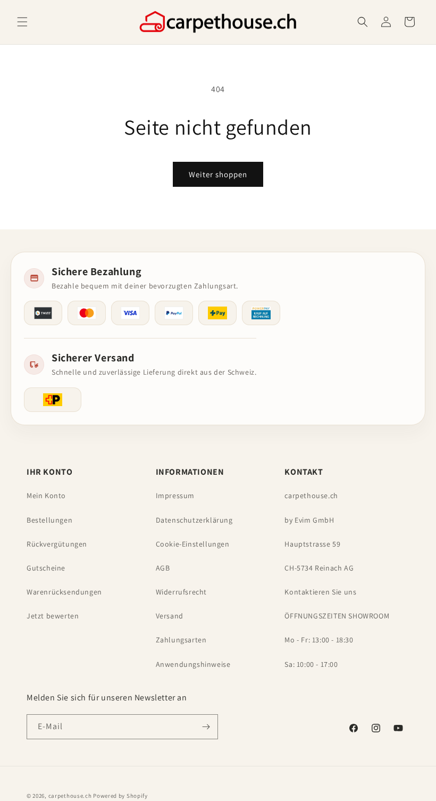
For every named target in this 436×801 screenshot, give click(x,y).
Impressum (175, 495)
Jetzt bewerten (53, 616)
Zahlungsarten (181, 640)
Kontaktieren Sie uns (320, 592)
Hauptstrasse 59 (312, 544)
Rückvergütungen (57, 544)
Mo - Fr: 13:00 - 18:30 (318, 640)
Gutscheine (46, 568)
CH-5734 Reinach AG (319, 568)
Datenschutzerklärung (194, 520)
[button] (22, 22)
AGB (163, 568)
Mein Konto (46, 495)
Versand (169, 616)
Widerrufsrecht (181, 592)
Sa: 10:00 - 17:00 (311, 664)
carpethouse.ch (311, 495)
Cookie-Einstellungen (193, 544)
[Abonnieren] (205, 726)
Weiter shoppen (218, 174)
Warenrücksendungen (64, 592)
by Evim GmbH (309, 520)
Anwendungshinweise (193, 664)
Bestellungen (49, 520)
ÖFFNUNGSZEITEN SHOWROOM (336, 616)
